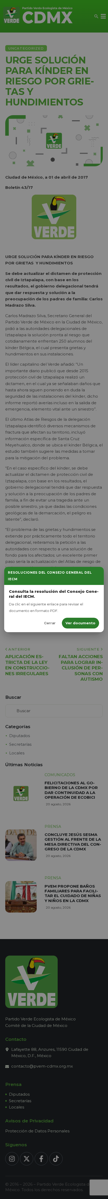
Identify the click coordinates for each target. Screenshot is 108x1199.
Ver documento (80, 623)
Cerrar (50, 623)
